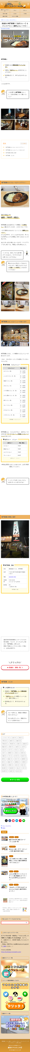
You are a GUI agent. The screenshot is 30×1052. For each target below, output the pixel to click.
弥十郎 (16, 755)
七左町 (14, 737)
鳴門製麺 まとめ (10, 155)
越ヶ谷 (18, 771)
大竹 (16, 749)
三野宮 (20, 737)
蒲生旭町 (12, 768)
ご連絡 (4, 946)
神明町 (11, 765)
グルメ (15, 10)
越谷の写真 (5, 16)
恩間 (3, 758)
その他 (25, 13)
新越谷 (10, 758)
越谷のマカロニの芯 (15, 1047)
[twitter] (6, 820)
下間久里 (4, 740)
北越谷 (18, 740)
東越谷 (10, 762)
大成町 (17, 746)
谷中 (24, 768)
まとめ (15, 13)
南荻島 (25, 743)
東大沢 (17, 758)
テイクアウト (8, 825)
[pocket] (13, 820)
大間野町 (10, 752)
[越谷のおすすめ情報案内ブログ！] (15, 6)
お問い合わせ (18, 1042)
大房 (23, 746)
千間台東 (4, 743)
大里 (3, 752)
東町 (3, 762)
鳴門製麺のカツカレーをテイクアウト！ (15, 147)
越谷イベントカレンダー (5, 10)
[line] (23, 820)
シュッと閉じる (23, 143)
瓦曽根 (24, 762)
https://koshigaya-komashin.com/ (11, 952)
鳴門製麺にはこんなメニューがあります (15, 150)
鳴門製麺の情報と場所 (11, 152)
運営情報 (3, 1041)
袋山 (18, 768)
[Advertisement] (15, 169)
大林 (4, 749)
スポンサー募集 (15, 16)
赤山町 (11, 771)
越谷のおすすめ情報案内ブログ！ (15, 1045)
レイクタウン (5, 737)
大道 (21, 749)
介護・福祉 (5, 13)
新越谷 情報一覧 (15, 667)
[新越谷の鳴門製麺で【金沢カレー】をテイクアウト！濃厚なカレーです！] (16, 820)
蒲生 (23, 765)
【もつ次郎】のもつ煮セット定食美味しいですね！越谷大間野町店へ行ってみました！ (18, 860)
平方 (10, 755)
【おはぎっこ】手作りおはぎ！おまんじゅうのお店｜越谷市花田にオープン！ (18, 889)
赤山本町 (4, 771)
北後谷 (11, 740)
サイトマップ (23, 1041)
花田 (17, 765)
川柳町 (4, 755)
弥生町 (23, 755)
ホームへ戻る (16, 779)
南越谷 (4, 746)
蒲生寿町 (4, 768)
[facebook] (9, 820)
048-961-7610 (12, 577)
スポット (25, 10)
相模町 (4, 765)
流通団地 (17, 762)
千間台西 (12, 743)
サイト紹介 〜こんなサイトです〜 (13, 1041)
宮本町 (23, 752)
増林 (11, 746)
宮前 (16, 752)
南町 (19, 743)
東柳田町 (24, 758)
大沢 (10, 749)
